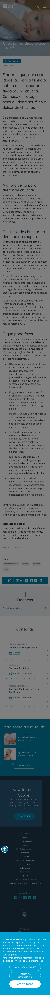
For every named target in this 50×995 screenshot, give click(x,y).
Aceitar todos (25, 984)
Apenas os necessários (25, 975)
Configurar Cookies (25, 967)
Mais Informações (34, 960)
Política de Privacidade (14, 960)
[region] (25, 963)
